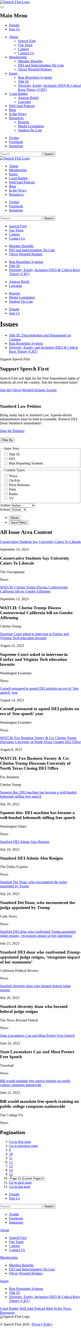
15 (11, 1174)
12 (11, 1162)
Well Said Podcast (22, 106)
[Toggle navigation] (2, 7)
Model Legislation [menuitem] (22, 297)
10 (11, 1154)
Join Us (14, 29)
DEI (12, 459)
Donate (14, 25)
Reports (23, 122)
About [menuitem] (13, 166)
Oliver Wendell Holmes (35, 69)
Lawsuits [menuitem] (15, 286)
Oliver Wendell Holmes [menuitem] (26, 254)
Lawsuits (24, 102)
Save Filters (19, 522)
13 (11, 1166)
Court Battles (18, 94)
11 (10, 1158)
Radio (13, 494)
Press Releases (19, 485)
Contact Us (26, 53)
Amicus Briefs (28, 98)
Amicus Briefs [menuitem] (19, 282)
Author (5, 505)
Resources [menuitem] (16, 194)
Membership (18, 57)
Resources (16, 118)
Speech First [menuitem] (18, 226)
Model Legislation (31, 126)
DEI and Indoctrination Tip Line (41, 65)
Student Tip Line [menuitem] (21, 301)
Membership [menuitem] (18, 170)
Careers (23, 49)
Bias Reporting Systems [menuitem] (26, 262)
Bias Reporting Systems (35, 77)
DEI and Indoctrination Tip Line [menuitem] (32, 250)
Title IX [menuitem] (14, 266)
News (13, 476)
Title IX (23, 81)
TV (11, 498)
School (5, 509)
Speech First (27, 41)
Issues (13, 73)
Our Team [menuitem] (16, 230)
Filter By (7, 440)
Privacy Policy (42, 1324)
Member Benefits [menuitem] (21, 246)
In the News (17, 114)
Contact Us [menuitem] (17, 238)
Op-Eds (14, 480)
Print (12, 489)
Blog (12, 110)
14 (11, 1170)
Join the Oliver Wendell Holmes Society (28, 390)
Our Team (25, 45)
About (13, 37)
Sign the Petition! (12, 431)
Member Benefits (30, 61)
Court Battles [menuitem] (18, 178)
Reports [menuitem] (14, 293)
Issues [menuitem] (13, 174)
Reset (14, 518)
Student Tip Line (30, 130)
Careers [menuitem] (14, 234)
